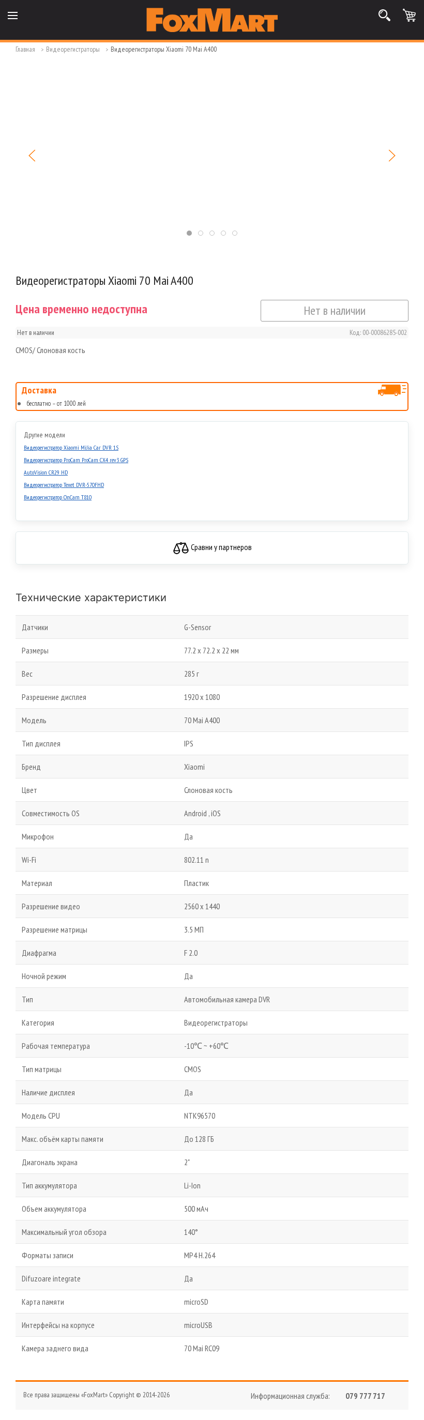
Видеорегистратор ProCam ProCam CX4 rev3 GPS (76, 460)
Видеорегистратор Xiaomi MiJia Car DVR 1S (71, 447)
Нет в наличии (335, 310)
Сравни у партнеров (220, 547)
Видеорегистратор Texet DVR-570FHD (64, 484)
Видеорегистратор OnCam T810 (58, 497)
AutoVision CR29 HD (46, 472)
